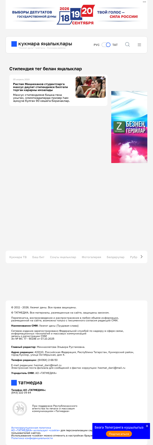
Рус (97, 45)
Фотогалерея (91, 257)
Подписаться (119, 434)
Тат (115, 45)
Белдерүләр (115, 257)
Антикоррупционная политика (31, 427)
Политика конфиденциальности (32, 438)
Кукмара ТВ (18, 257)
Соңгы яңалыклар (63, 257)
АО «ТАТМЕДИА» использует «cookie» (35, 430)
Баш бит (38, 257)
